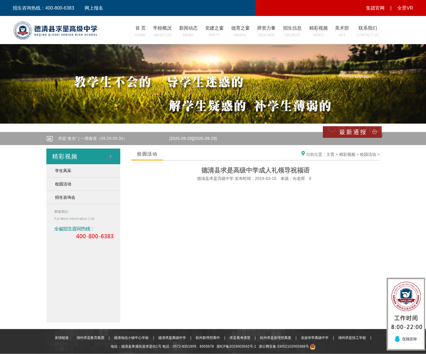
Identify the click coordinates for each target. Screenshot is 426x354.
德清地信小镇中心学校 (131, 338)
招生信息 (292, 31)
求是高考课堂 (240, 338)
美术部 (342, 31)
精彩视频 (318, 31)
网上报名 (94, 8)
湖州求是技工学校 (352, 338)
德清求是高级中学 (172, 338)
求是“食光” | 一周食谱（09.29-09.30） (92, 136)
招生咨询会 (65, 197)
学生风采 (63, 170)
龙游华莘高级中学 (315, 338)
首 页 (140, 31)
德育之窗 (240, 31)
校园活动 (63, 184)
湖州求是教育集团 (90, 338)
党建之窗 (214, 31)
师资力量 (266, 31)
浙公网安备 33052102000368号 (284, 346)
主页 (330, 154)
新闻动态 (188, 31)
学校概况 (162, 31)
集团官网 (375, 8)
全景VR (405, 8)
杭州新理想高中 (208, 338)
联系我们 (367, 31)
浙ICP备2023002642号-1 (236, 346)
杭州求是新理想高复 (275, 338)
